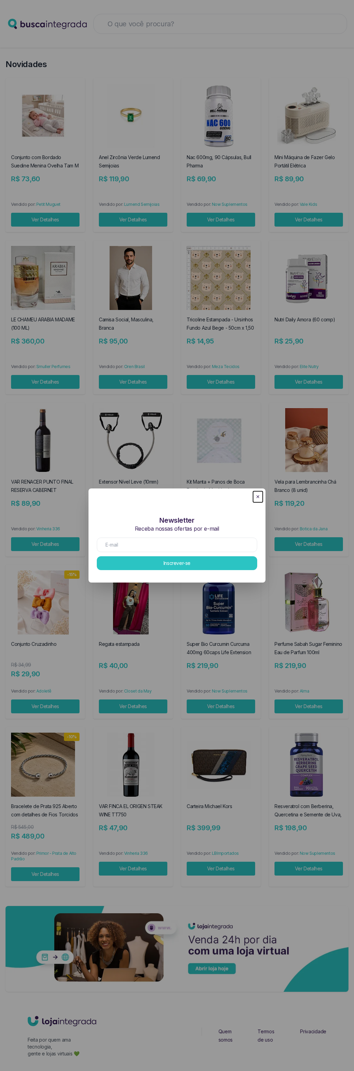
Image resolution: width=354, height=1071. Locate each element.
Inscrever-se (177, 563)
